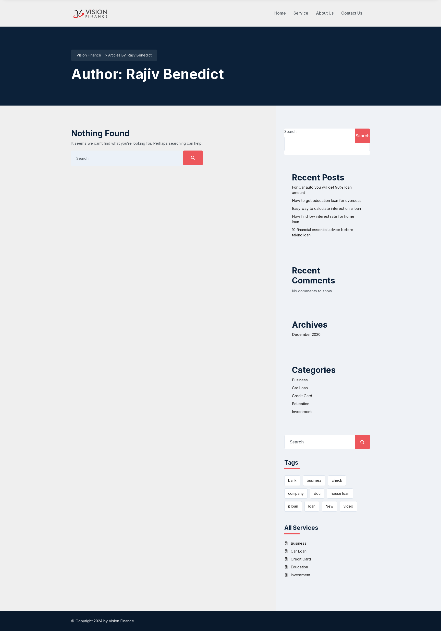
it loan (293, 506)
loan (311, 506)
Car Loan (300, 387)
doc (317, 493)
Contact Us (351, 13)
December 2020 (306, 334)
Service (300, 13)
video (348, 506)
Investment (302, 411)
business (314, 480)
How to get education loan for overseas (327, 200)
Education (300, 403)
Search (290, 131)
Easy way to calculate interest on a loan (326, 208)
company (296, 493)
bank (292, 480)
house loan (340, 493)
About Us (325, 13)
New (329, 506)
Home (280, 13)
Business (300, 379)
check (337, 480)
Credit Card (302, 395)
